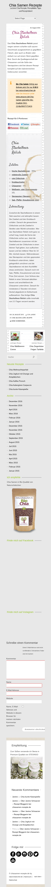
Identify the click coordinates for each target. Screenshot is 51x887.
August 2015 (14, 442)
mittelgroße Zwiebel (20, 175)
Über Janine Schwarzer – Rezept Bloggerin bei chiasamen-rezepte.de (26, 804)
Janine (15, 797)
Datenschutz (13, 880)
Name (8, 682)
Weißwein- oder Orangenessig (24, 189)
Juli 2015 (12, 446)
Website (9, 698)
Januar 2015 (14, 471)
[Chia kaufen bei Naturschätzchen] (24, 511)
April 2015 (13, 458)
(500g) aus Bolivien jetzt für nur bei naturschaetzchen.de (27, 87)
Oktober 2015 (14, 434)
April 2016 (13, 409)
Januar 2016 (14, 422)
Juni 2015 (13, 450)
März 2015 (13, 463)
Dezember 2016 (15, 401)
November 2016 (15, 405)
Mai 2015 (13, 454)
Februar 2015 (14, 467)
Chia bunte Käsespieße (18, 389)
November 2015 (15, 430)
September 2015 (16, 438)
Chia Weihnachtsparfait (18, 370)
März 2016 (13, 414)
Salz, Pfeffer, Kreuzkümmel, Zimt (25, 200)
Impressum (27, 877)
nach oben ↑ (38, 876)
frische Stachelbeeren (21, 171)
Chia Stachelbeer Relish (24, 35)
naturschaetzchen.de (15, 877)
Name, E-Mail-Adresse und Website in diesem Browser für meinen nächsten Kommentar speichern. (13, 716)
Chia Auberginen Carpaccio (20, 385)
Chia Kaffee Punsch (17, 381)
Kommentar (11, 659)
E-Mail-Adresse (12, 690)
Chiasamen (16, 186)
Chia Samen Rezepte (25, 5)
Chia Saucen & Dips (19, 318)
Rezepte (29, 318)
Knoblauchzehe (18, 182)
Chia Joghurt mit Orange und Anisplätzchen (21, 375)
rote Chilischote (18, 178)
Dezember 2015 (15, 426)
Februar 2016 (14, 418)
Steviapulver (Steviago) (21, 196)
